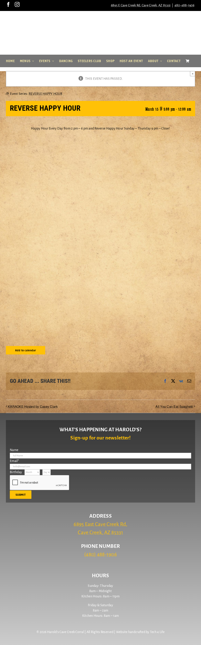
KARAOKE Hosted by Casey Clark (33, 406)
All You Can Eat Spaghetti (174, 406)
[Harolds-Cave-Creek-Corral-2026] (100, 17)
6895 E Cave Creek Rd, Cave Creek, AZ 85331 (141, 5)
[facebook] (8, 4)
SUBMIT (21, 494)
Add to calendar (25, 350)
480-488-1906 (185, 5)
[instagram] (17, 4)
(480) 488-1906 (100, 554)
